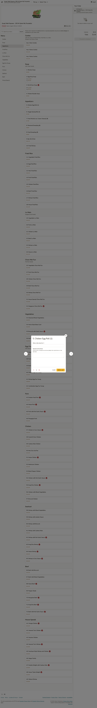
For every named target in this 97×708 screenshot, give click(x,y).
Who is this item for (38, 343)
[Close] (66, 335)
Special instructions (38, 348)
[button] (26, 355)
